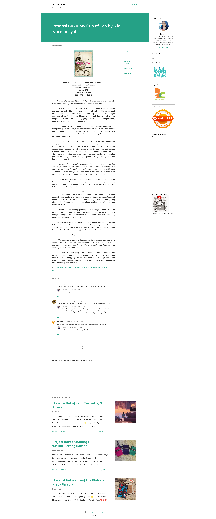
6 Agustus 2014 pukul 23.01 (80, 301)
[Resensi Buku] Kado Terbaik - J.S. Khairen (77, 405)
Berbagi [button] (126, 52)
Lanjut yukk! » (103, 431)
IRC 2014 (126, 63)
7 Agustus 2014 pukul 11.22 (77, 306)
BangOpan (60, 321)
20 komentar (63, 431)
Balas (59, 297)
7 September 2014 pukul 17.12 (77, 327)
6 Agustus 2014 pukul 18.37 (70, 284)
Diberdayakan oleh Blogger (95, 512)
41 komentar (63, 470)
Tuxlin (59, 284)
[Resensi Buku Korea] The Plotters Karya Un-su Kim (78, 482)
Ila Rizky (64, 289)
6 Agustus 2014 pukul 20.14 (77, 289)
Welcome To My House (64, 301)
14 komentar (63, 505)
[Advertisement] (80, 375)
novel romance (128, 68)
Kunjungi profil (164, 48)
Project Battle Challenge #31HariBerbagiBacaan (71, 444)
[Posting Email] (53, 271)
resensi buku (127, 71)
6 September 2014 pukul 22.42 (74, 321)
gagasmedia (127, 61)
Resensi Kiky (58, 4)
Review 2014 (127, 73)
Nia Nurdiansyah (128, 66)
